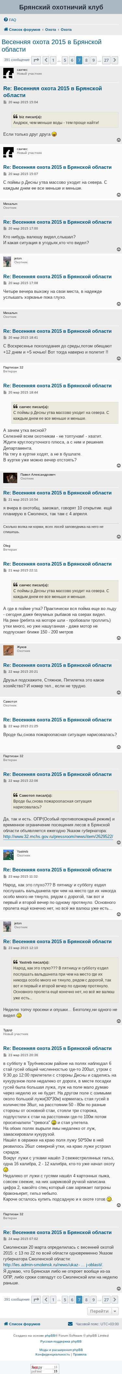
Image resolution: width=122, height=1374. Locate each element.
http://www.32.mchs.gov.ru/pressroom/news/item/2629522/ (58, 836)
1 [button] (53, 60)
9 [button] (93, 60)
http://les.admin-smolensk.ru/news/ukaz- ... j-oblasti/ (52, 1264)
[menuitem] (9, 20)
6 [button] (72, 60)
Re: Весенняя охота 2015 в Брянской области (52, 91)
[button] (36, 60)
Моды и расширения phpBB (61, 1350)
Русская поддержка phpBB (61, 1341)
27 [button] (106, 60)
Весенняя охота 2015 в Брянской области (52, 45)
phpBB (50, 1335)
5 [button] (65, 60)
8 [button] (86, 60)
